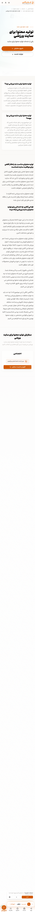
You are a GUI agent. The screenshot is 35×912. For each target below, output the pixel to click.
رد (16, 897)
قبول (27, 897)
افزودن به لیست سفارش (18, 367)
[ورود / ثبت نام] (5, 2)
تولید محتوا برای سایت (28, 11)
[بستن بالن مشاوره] (32, 904)
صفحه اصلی (30, 9)
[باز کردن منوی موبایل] (2, 2)
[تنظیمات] (9, 897)
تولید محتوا (16, 9)
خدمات (23, 9)
